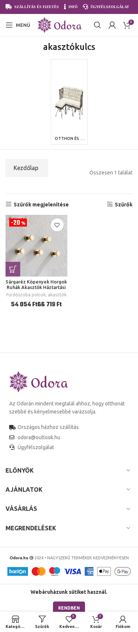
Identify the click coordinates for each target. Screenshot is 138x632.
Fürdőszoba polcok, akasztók (36, 294)
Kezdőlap (26, 168)
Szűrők (123, 204)
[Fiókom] (112, 25)
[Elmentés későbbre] (57, 225)
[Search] (97, 25)
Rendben (69, 608)
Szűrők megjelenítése (41, 204)
